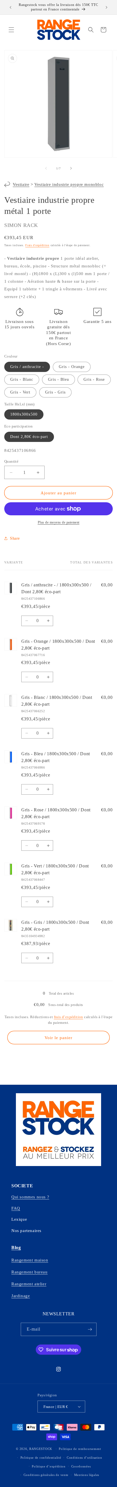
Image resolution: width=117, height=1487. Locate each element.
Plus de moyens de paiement (59, 522)
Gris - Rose (94, 379)
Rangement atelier (28, 1284)
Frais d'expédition (37, 245)
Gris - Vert (20, 392)
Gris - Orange (72, 367)
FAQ (15, 1208)
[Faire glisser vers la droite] (71, 168)
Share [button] (15, 538)
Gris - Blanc (21, 379)
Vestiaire (21, 184)
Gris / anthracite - (27, 367)
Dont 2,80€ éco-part (29, 437)
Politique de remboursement (80, 1448)
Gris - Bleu (58, 379)
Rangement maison (29, 1260)
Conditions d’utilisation (84, 1457)
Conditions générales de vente (46, 1475)
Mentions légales (86, 1475)
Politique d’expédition (48, 1466)
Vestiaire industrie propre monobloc (69, 184)
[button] (11, 30)
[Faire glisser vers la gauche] (46, 168)
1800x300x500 (23, 414)
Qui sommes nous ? (30, 1197)
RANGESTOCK (40, 1448)
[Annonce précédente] (10, 7)
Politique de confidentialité (40, 1457)
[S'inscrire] (90, 1329)
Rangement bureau (29, 1272)
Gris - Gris (55, 392)
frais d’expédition (68, 1017)
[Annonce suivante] (106, 7)
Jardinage (20, 1296)
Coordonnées (81, 1466)
